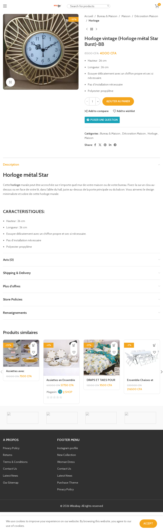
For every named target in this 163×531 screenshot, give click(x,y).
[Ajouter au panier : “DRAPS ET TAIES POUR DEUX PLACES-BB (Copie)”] (114, 345)
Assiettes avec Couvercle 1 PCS (16, 373)
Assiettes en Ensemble (61, 380)
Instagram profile (67, 448)
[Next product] (96, 29)
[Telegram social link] (115, 145)
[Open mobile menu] (5, 6)
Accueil (88, 16)
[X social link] (100, 145)
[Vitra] (22, 418)
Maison (125, 16)
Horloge (94, 20)
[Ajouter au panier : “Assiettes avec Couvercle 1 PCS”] (33, 345)
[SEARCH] (108, 6)
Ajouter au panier (118, 101)
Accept (148, 523)
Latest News (10, 475)
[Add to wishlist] (33, 352)
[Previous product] (86, 29)
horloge (15, 185)
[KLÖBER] (140, 418)
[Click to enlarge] (10, 82)
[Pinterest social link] (105, 145)
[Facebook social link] (95, 145)
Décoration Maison (146, 16)
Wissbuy (75, 506)
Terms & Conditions (15, 462)
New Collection (66, 455)
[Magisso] (62, 418)
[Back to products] (91, 29)
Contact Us (10, 468)
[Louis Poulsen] (101, 418)
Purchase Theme (67, 482)
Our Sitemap (10, 482)
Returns (7, 455)
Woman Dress (66, 462)
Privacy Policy (11, 448)
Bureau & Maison (107, 16)
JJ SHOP (67, 392)
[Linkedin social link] (110, 145)
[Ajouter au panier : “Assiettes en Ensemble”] (73, 345)
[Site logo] (58, 5)
